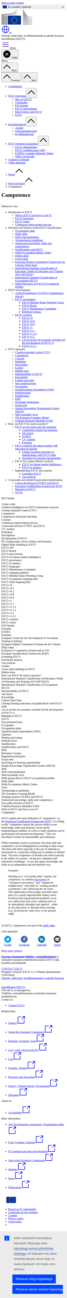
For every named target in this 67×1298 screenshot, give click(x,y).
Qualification (22, 395)
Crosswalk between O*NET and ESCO (37, 483)
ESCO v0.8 (28, 321)
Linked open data (24, 380)
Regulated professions (27, 402)
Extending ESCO (31, 473)
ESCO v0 (27, 318)
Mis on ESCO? (23, 99)
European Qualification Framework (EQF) (28, 821)
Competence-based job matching (39, 430)
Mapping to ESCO (25, 489)
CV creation (28, 439)
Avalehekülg (15, 86)
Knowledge (21, 377)
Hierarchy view (9, 206)
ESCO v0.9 (28, 324)
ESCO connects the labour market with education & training (36, 447)
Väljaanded (21, 102)
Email (57, 944)
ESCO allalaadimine (26, 147)
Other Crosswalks (25, 156)
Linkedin (42, 944)
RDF (18, 398)
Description (21, 364)
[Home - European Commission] (16, 23)
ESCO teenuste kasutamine (23, 143)
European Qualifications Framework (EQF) (38, 486)
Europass (27, 442)
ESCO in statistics (32, 467)
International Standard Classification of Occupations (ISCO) (36, 279)
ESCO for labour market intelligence (42, 464)
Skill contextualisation (27, 237)
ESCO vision (22, 221)
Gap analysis (29, 476)
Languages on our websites (23, 1212)
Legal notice (15, 1221)
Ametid (19, 127)
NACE (19, 492)
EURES (26, 436)
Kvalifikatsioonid (24, 134)
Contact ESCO (16, 1005)
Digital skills (22, 255)
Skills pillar (21, 233)
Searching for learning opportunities (41, 458)
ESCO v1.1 (28, 330)
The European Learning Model (32, 417)
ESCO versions (23, 314)
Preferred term (23, 392)
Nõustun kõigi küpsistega (34, 1279)
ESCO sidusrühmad (26, 108)
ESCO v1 (27, 327)
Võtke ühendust (16, 162)
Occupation (21, 386)
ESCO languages (24, 218)
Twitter (8, 944)
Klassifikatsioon (17, 124)
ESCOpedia (21, 105)
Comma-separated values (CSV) (32, 352)
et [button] (11, 32)
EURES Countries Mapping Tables (34, 153)
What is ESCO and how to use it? (33, 215)
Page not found (16, 183)
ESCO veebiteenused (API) (30, 150)
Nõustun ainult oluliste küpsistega (39, 1289)
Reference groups (31, 311)
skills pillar (49, 925)
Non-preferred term (25, 383)
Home (11, 174)
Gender (19, 367)
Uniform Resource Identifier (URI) (34, 420)
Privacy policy (16, 1218)
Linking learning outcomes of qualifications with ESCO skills (39, 453)
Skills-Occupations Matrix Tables (33, 252)
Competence (22, 355)
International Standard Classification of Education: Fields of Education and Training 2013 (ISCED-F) (39, 271)
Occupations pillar (25, 230)
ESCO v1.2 (28, 336)
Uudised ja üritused (18, 159)
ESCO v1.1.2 (29, 333)
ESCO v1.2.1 (29, 346)
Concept (19, 358)
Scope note (21, 405)
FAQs (18, 114)
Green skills (21, 258)
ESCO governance (25, 299)
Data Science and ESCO (28, 111)
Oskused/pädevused (26, 131)
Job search (27, 433)
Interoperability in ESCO (28, 374)
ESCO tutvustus (17, 95)
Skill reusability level (26, 414)
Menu (13, 47)
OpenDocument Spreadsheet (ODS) (34, 389)
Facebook (24, 944)
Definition (20, 361)
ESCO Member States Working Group (43, 302)
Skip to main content (12, 2)
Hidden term (22, 370)
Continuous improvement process (33, 224)
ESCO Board (29, 305)
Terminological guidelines (29, 240)
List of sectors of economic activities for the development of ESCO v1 (43, 341)
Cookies (12, 1215)
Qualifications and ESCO (29, 249)
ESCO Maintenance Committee (39, 308)
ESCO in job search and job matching (35, 427)
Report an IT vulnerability (22, 1209)
